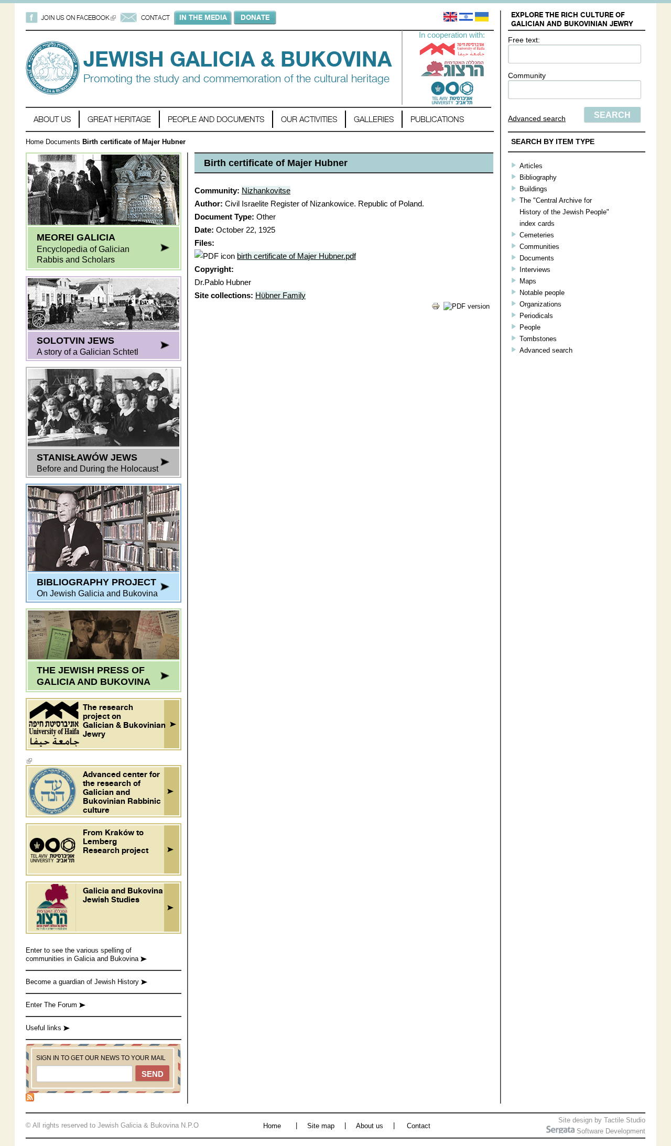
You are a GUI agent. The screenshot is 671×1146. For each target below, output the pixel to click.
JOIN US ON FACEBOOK (78, 17)
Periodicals (536, 316)
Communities (539, 246)
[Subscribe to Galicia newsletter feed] (30, 1099)
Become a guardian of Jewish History (83, 982)
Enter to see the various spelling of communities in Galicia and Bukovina (83, 954)
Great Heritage (119, 119)
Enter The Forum (52, 1005)
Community (527, 75)
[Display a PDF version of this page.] (466, 306)
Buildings (533, 189)
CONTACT (155, 17)
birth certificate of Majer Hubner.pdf (296, 256)
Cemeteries (537, 235)
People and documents (216, 119)
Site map (320, 1126)
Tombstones (538, 339)
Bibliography (538, 177)
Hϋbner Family (280, 295)
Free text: (524, 40)
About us (52, 119)
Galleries (374, 119)
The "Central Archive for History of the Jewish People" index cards (564, 212)
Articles (531, 166)
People (530, 327)
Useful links (44, 1028)
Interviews (535, 270)
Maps (528, 281)
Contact (418, 1126)
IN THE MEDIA (203, 17)
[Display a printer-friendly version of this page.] (435, 308)
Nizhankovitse (266, 190)
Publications (437, 119)
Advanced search (537, 118)
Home (35, 142)
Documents (63, 142)
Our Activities (309, 119)
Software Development (610, 1131)
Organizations (540, 304)
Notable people (542, 293)
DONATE (255, 17)
